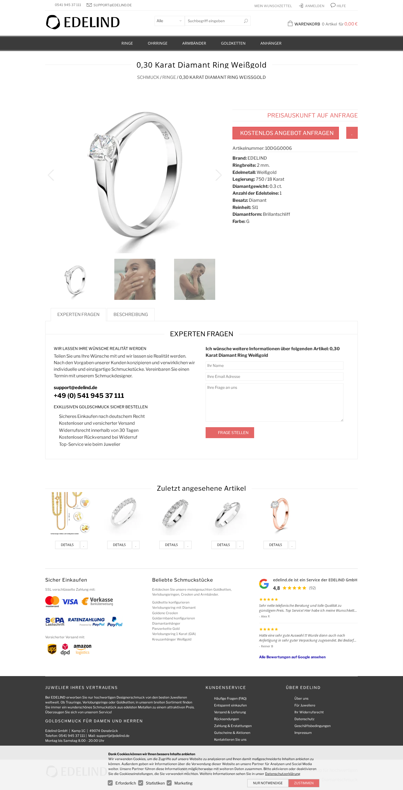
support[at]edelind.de (113, 736)
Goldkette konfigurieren (170, 602)
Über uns (301, 698)
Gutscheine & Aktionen (232, 733)
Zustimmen (304, 783)
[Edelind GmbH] (86, 28)
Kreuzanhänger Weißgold (171, 639)
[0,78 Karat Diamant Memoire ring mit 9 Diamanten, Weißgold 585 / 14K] (175, 513)
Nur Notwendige (268, 783)
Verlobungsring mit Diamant (174, 607)
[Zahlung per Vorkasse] (97, 601)
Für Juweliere (304, 705)
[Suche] (245, 21)
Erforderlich (125, 783)
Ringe (127, 43)
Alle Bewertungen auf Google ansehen (292, 657)
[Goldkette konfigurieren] (71, 513)
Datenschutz (304, 719)
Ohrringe (158, 43)
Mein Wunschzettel (273, 6)
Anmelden (315, 6)
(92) (312, 587)
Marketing (183, 783)
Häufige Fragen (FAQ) (230, 698)
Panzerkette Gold (166, 629)
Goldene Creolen (165, 613)
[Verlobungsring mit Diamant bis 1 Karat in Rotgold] (279, 513)
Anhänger (271, 43)
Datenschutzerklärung (282, 774)
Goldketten (233, 43)
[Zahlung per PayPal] (114, 621)
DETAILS (67, 544)
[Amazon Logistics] (82, 649)
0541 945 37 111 (68, 5)
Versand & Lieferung (230, 712)
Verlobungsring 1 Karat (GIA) (174, 634)
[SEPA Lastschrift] (55, 621)
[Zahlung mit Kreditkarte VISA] (70, 601)
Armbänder (194, 43)
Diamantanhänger (166, 623)
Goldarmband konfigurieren (173, 618)
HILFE (341, 6)
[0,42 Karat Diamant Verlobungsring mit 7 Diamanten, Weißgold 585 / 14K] (123, 513)
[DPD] (65, 649)
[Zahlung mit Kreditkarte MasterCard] (52, 601)
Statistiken (155, 783)
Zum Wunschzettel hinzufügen (352, 133)
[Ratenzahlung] (86, 621)
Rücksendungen (226, 719)
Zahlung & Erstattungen (233, 726)
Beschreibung (130, 314)
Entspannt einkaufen (230, 705)
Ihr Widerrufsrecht (309, 712)
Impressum (303, 733)
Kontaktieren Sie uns (230, 739)
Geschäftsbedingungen (312, 726)
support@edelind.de (112, 5)
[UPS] (52, 649)
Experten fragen (78, 314)
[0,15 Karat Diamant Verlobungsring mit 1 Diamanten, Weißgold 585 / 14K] (227, 513)
